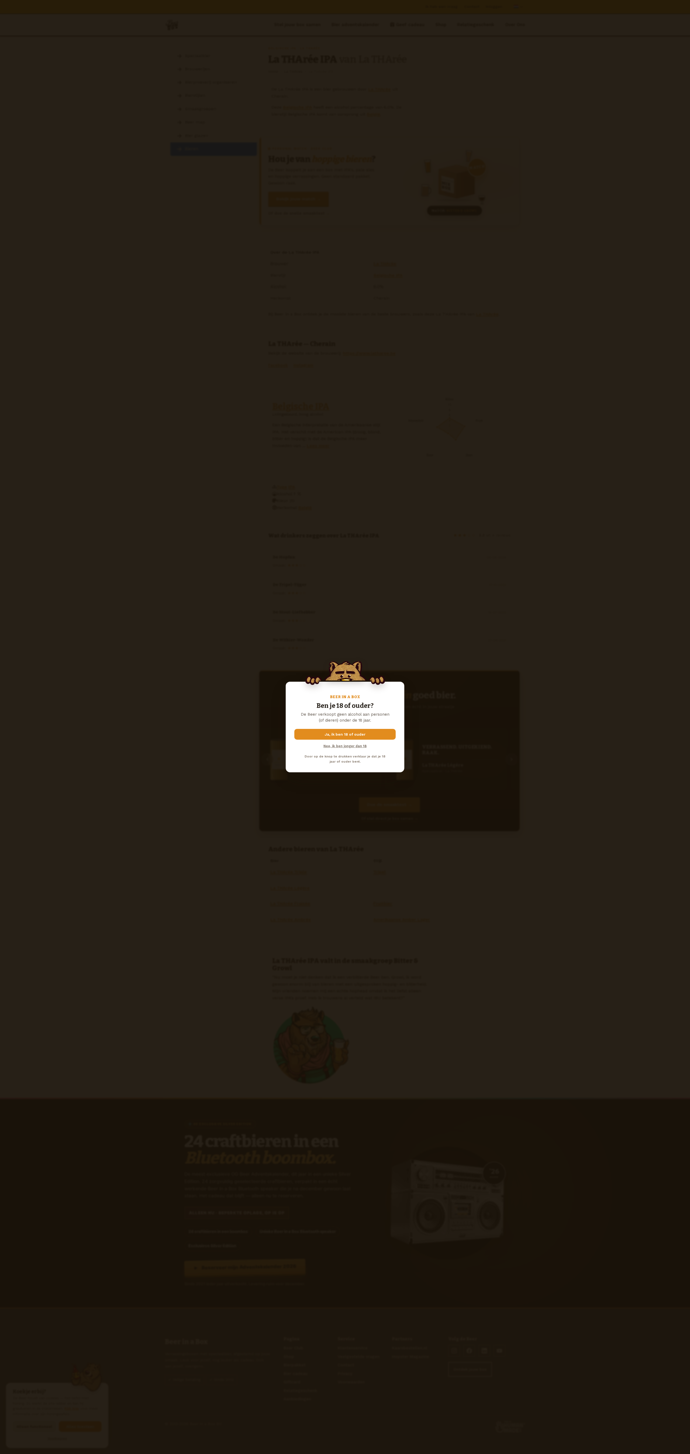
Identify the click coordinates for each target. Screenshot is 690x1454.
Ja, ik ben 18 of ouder (345, 734)
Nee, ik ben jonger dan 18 (345, 746)
